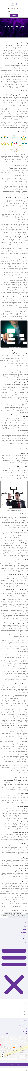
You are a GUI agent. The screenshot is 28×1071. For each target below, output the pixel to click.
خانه (20, 8)
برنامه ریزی (16, 836)
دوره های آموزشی (17, 906)
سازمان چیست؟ (18, 777)
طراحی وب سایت (18, 11)
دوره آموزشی (10, 8)
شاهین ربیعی (24, 916)
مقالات (14, 8)
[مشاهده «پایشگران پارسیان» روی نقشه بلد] (14, 1048)
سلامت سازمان (18, 448)
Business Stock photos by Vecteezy (14, 510)
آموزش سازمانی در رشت (22, 915)
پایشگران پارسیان (11, 910)
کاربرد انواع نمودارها (17, 165)
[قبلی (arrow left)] (27, 1070)
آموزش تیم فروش (17, 913)
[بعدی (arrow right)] (26, 1070)
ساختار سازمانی (11, 45)
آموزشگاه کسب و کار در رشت (8, 915)
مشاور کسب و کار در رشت (14, 916)
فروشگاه (13, 11)
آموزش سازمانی (8, 913)
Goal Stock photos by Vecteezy (14, 350)
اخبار (17, 8)
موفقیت (24, 264)
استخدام (22, 422)
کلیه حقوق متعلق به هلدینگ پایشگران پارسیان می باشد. (14, 1064)
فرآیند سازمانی (18, 90)
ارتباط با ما (8, 11)
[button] (14, 971)
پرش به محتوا (25, 0)
